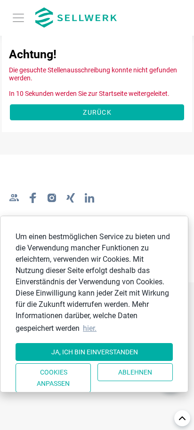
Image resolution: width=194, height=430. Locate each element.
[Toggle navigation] (18, 18)
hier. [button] (90, 328)
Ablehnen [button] (135, 372)
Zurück (97, 112)
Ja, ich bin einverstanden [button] (94, 352)
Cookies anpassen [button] (53, 377)
